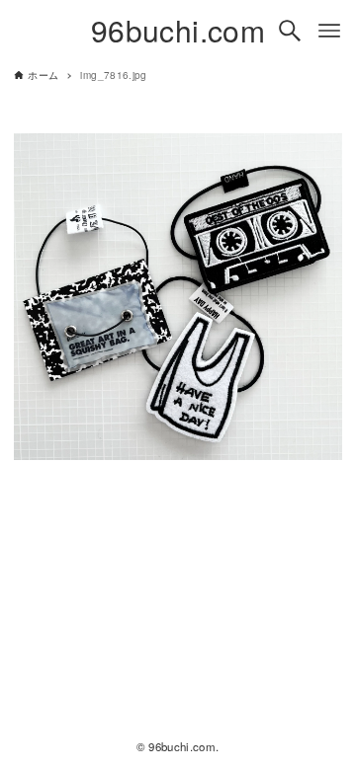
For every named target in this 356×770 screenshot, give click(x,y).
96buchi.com (178, 30)
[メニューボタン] (329, 30)
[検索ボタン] (290, 30)
